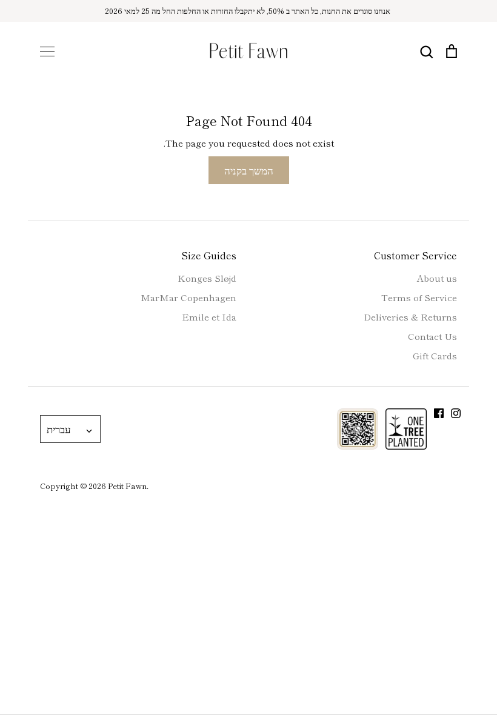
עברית (59, 428)
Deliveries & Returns (410, 316)
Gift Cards (435, 355)
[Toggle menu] (47, 51)
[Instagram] (455, 413)
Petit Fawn (127, 485)
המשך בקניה (248, 170)
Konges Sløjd (207, 277)
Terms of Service (419, 297)
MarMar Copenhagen (188, 297)
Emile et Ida (209, 316)
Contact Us (432, 336)
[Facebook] (438, 413)
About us (437, 277)
